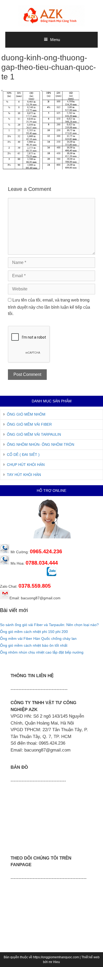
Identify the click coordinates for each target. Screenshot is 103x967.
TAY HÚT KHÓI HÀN (24, 475)
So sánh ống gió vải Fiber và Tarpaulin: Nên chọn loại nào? (49, 625)
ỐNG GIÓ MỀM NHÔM (26, 414)
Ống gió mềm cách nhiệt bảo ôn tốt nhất (33, 645)
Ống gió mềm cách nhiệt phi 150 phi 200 (34, 631)
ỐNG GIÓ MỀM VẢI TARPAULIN (34, 434)
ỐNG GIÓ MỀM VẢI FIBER (29, 424)
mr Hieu (54, 962)
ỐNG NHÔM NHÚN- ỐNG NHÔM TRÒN (40, 444)
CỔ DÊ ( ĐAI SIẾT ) (23, 454)
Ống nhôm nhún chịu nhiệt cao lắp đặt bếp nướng (41, 652)
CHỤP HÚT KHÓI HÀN (26, 464)
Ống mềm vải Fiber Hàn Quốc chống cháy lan (38, 638)
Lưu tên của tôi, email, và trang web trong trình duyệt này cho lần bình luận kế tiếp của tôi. (49, 307)
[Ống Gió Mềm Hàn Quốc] (51, 15)
